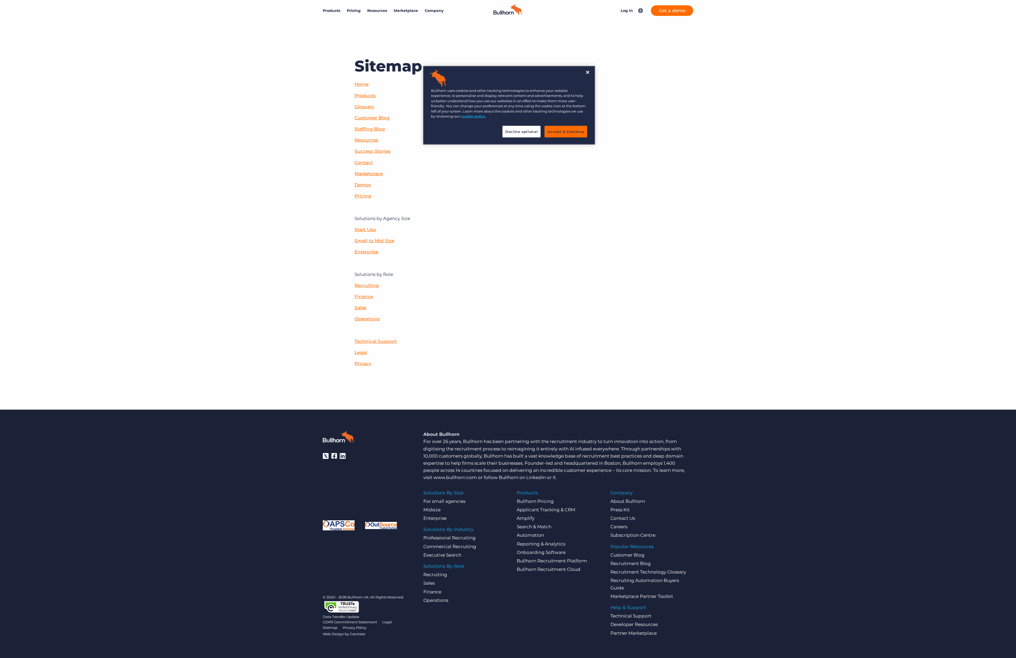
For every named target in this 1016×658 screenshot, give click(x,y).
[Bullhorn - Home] (339, 438)
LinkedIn (536, 477)
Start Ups (365, 229)
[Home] (508, 13)
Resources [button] (377, 10)
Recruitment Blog (630, 563)
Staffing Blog (370, 129)
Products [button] (331, 10)
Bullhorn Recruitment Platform (552, 560)
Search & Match (534, 526)
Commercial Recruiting (449, 546)
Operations (367, 318)
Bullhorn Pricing (535, 501)
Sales (360, 307)
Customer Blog (372, 117)
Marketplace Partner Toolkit (641, 596)
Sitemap (330, 627)
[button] (641, 10)
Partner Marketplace (633, 633)
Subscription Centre (632, 535)
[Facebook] (334, 456)
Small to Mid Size (374, 240)
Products (365, 95)
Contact (364, 162)
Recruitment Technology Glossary (648, 572)
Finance (364, 296)
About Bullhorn (627, 501)
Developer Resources (634, 624)
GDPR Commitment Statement (350, 622)
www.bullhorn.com (455, 477)
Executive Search (442, 555)
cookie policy (473, 116)
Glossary (364, 106)
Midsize (432, 509)
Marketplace (369, 173)
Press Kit (620, 509)
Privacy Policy (354, 627)
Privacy (363, 363)
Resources (366, 140)
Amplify (525, 518)
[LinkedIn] (343, 456)
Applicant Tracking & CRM (546, 509)
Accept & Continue (565, 131)
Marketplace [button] (406, 10)
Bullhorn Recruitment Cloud (548, 569)
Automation (530, 535)
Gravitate (357, 634)
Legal (361, 352)
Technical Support (376, 341)
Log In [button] (627, 10)
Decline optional (521, 131)
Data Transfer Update (341, 617)
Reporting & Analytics (541, 544)
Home (362, 84)
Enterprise (366, 251)
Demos (363, 184)
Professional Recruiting (449, 537)
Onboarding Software (541, 552)
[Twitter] (326, 456)
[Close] (587, 72)
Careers (618, 526)
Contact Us (622, 518)
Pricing (354, 10)
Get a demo (672, 10)
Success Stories (373, 151)
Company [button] (434, 10)
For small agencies (444, 501)
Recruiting (367, 285)
